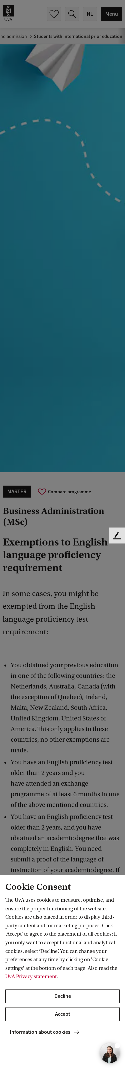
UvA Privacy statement (31, 977)
